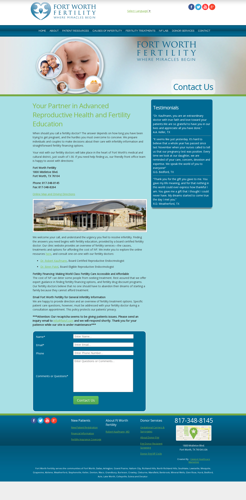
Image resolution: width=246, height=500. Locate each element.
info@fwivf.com (63, 320)
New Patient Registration (84, 427)
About (54, 30)
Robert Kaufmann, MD (118, 431)
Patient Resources (75, 30)
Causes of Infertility (107, 30)
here (48, 254)
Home (42, 30)
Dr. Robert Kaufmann (53, 261)
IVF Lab (163, 30)
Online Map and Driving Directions (54, 194)
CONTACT (204, 30)
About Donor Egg (149, 437)
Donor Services (183, 30)
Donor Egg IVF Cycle (151, 453)
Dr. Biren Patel (49, 266)
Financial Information (82, 433)
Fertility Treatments (140, 30)
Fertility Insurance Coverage (86, 439)
